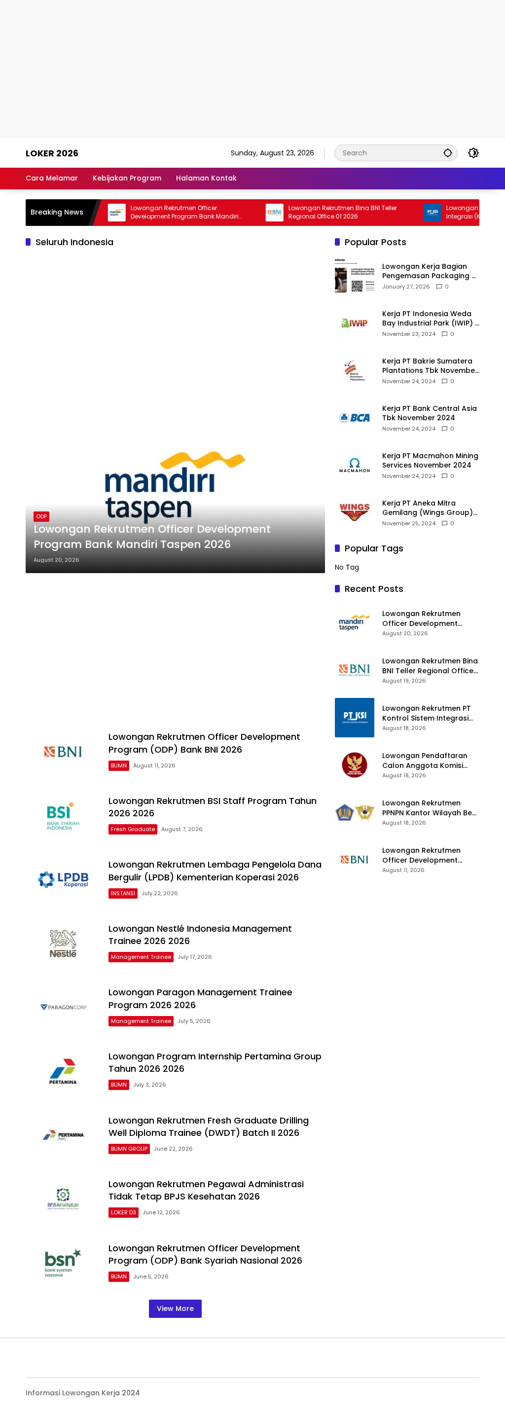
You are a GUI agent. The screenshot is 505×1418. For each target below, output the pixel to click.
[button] (448, 153)
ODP (41, 516)
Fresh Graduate (133, 829)
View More (175, 1308)
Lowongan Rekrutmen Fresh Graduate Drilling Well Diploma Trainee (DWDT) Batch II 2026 (208, 1126)
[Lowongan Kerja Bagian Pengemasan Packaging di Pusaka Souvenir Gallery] (354, 275)
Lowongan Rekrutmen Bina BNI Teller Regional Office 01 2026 (323, 212)
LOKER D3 (123, 1212)
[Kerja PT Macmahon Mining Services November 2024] (354, 465)
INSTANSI (123, 893)
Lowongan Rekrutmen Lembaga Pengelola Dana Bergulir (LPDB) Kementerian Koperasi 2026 (215, 870)
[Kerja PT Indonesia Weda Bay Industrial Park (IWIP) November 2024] (354, 323)
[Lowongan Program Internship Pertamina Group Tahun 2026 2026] (63, 1071)
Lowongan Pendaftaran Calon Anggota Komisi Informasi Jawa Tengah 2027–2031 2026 (425, 760)
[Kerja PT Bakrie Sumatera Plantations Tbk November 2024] (354, 370)
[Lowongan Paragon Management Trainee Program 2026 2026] (63, 1008)
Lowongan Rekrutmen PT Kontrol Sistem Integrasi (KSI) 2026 (426, 713)
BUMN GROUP (129, 1149)
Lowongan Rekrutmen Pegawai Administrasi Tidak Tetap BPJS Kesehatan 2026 (206, 1190)
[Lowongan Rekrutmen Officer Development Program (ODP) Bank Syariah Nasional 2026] (63, 1263)
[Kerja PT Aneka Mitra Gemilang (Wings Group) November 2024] (354, 512)
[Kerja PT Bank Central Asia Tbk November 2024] (354, 417)
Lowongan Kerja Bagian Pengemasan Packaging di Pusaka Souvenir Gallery (430, 271)
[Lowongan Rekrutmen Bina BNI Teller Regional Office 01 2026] (255, 212)
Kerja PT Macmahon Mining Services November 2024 (430, 461)
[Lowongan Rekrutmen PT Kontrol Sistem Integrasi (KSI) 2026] (413, 212)
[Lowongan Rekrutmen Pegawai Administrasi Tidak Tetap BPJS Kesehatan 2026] (63, 1199)
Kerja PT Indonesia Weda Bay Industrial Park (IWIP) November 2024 (428, 318)
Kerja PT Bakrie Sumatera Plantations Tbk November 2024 (430, 366)
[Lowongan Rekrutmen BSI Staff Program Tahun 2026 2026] (63, 816)
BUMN (119, 765)
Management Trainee (141, 957)
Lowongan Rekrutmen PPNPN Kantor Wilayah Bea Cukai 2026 (429, 808)
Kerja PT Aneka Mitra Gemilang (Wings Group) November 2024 (427, 508)
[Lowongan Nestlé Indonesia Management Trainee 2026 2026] (63, 943)
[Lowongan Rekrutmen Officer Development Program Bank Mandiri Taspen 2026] (98, 212)
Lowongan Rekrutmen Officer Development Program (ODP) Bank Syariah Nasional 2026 (205, 1254)
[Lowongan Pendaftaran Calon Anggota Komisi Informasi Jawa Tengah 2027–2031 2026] (354, 765)
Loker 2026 (52, 153)
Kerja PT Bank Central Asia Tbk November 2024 (429, 413)
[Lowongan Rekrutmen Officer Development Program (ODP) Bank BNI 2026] (63, 752)
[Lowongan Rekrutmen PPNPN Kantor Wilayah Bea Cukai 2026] (354, 812)
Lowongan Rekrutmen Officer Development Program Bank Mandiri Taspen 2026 (165, 212)
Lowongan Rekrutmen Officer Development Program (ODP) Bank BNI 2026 (204, 742)
